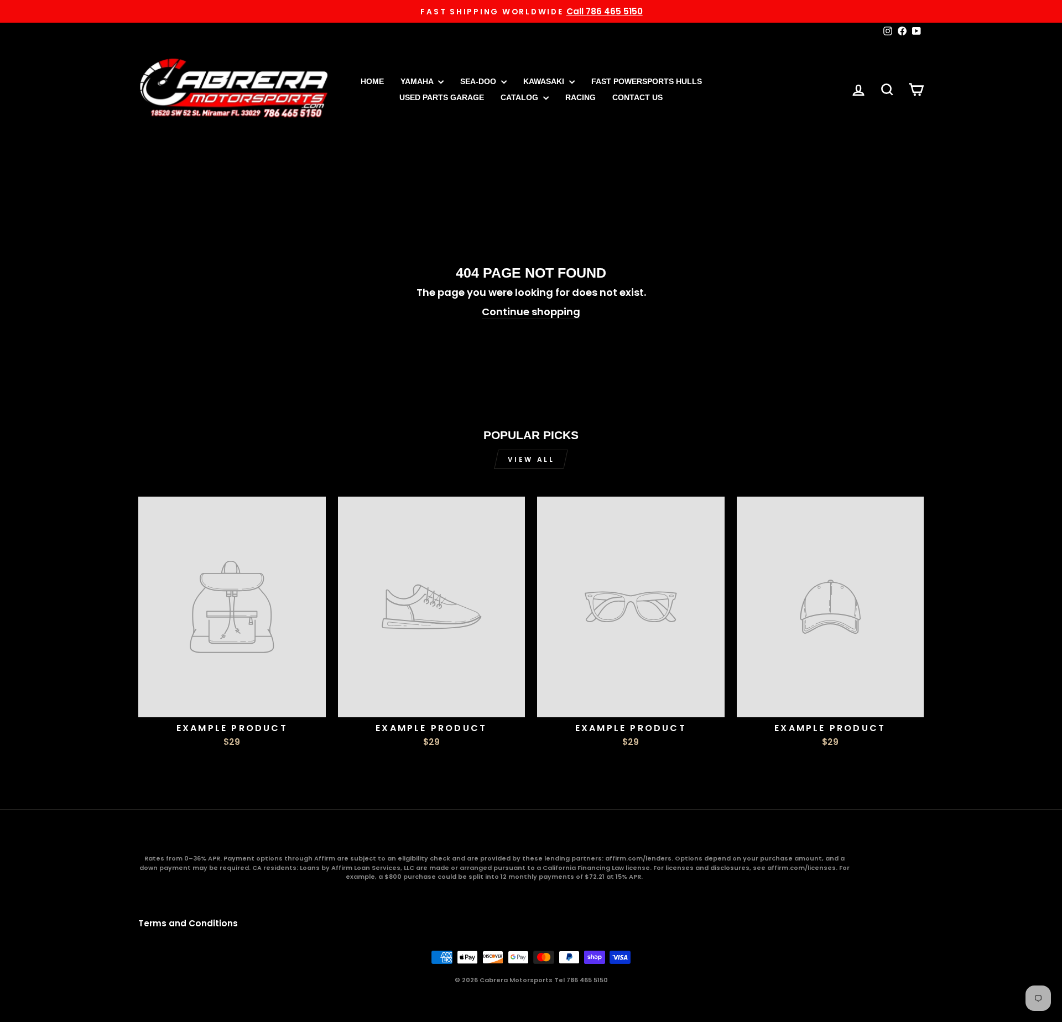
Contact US (637, 97)
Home (372, 81)
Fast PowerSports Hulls (646, 81)
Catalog (520, 97)
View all (531, 459)
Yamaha (417, 81)
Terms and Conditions (188, 923)
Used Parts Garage (441, 97)
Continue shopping (531, 312)
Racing (580, 97)
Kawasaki (544, 81)
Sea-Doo (479, 81)
